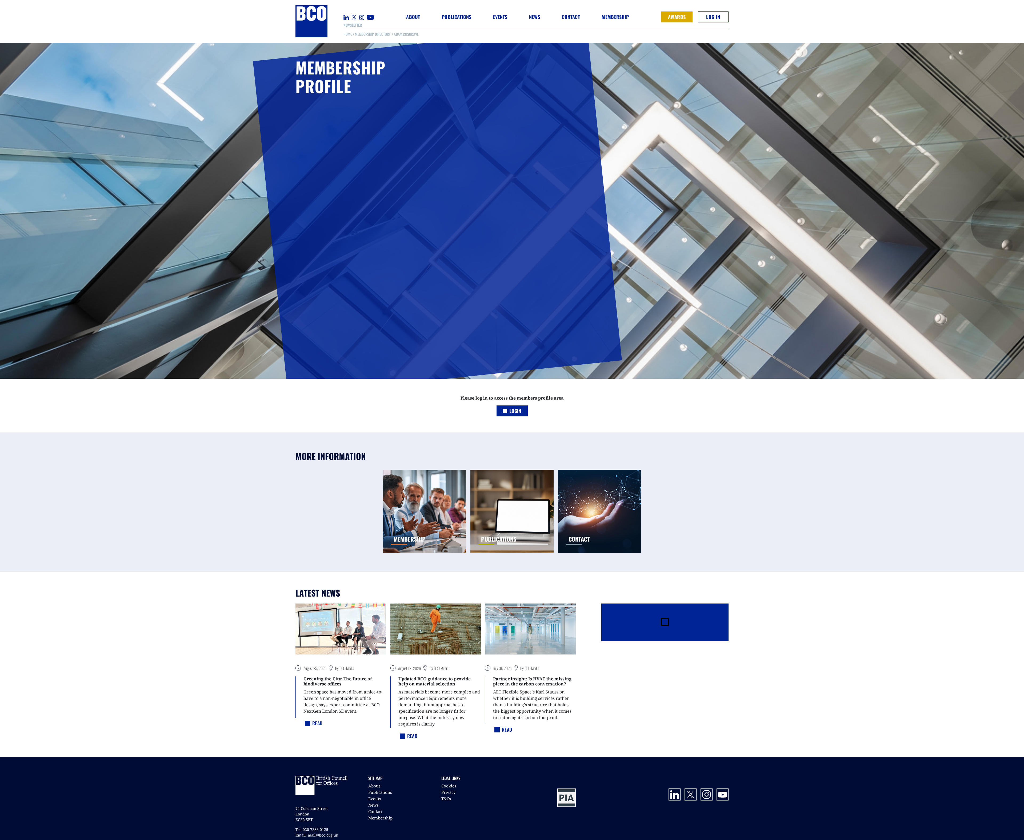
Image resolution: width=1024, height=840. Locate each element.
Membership (380, 818)
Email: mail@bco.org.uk (316, 835)
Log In (713, 16)
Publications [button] (456, 16)
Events (374, 798)
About (374, 785)
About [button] (413, 16)
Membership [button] (615, 16)
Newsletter (352, 25)
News (373, 805)
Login (515, 410)
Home (347, 34)
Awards (677, 16)
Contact (571, 16)
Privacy (448, 792)
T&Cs (446, 798)
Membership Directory (373, 34)
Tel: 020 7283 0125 (311, 829)
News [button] (534, 16)
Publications (380, 792)
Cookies (448, 785)
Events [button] (500, 16)
